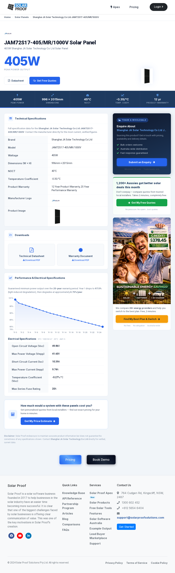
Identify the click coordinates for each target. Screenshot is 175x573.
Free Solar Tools (101, 508)
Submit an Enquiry (140, 162)
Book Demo (101, 459)
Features (96, 513)
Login (158, 6)
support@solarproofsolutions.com (140, 517)
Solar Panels (22, 17)
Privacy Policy (114, 562)
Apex (116, 7)
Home (7, 17)
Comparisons (71, 524)
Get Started (126, 526)
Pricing (134, 7)
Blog (65, 519)
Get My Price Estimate (38, 421)
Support (95, 543)
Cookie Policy (159, 562)
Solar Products (100, 502)
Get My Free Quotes (143, 202)
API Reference (72, 498)
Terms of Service (136, 562)
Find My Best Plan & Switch (140, 319)
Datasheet (17, 80)
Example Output (101, 528)
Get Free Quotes (46, 80)
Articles (67, 513)
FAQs (65, 530)
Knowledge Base (73, 493)
